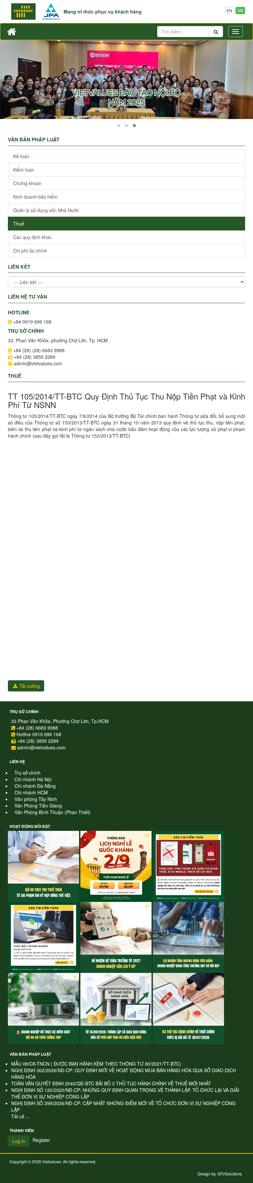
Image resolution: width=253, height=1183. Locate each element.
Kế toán (21, 156)
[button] (119, 125)
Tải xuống (29, 686)
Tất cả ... (20, 1116)
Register (41, 1140)
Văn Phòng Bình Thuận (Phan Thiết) (52, 812)
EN (229, 10)
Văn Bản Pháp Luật (30, 1054)
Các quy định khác (32, 237)
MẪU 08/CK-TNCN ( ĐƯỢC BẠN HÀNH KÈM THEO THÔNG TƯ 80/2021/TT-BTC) (96, 1063)
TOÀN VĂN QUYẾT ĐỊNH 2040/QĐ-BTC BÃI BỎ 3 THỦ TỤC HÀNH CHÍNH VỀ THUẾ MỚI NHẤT (111, 1083)
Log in (18, 1141)
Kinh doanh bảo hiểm (35, 196)
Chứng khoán (27, 183)
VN (240, 10)
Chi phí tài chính (30, 250)
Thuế (18, 223)
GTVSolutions (229, 1173)
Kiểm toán (23, 169)
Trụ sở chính (24, 711)
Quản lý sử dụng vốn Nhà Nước (46, 210)
